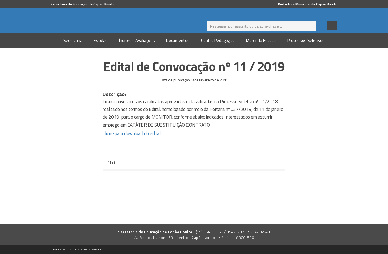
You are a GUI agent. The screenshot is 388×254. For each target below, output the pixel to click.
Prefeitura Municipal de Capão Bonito (307, 4)
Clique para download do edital (131, 133)
